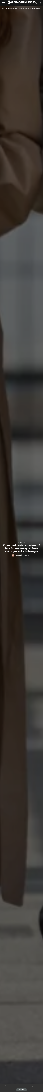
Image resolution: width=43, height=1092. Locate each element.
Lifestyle (21, 542)
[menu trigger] (4, 3)
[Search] (39, 3)
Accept (21, 1089)
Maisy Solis (19, 555)
